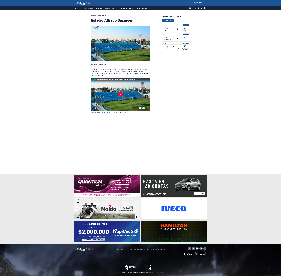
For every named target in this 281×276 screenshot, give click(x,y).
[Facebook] (193, 8)
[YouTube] (195, 8)
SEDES (138, 8)
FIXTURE (107, 8)
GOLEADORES (123, 8)
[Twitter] (190, 8)
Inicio (76, 8)
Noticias (83, 8)
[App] (204, 8)
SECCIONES (99, 8)
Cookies (161, 272)
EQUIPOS (114, 8)
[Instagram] (198, 8)
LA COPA (90, 8)
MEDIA (131, 8)
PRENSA (144, 8)
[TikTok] (201, 8)
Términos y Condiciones (154, 272)
